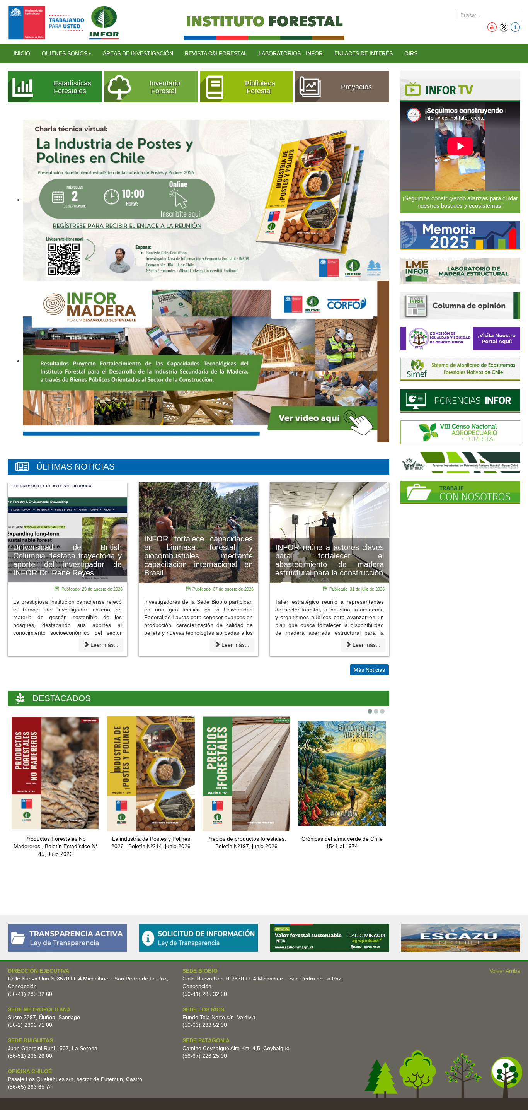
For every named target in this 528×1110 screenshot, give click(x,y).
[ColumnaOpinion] (460, 305)
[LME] (460, 270)
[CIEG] (460, 338)
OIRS (410, 53)
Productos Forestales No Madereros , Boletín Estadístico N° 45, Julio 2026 (56, 846)
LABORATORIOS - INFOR (291, 53)
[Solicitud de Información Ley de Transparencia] (198, 937)
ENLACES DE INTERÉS (363, 53)
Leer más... (104, 645)
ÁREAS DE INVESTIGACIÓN (138, 53)
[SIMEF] (460, 369)
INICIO (22, 53)
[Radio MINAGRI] (329, 937)
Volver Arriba (504, 971)
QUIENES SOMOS (64, 53)
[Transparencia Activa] (67, 937)
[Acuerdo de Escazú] (460, 937)
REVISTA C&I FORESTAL (216, 53)
